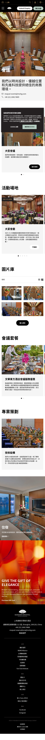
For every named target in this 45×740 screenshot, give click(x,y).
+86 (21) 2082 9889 (12, 97)
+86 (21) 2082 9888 (22, 627)
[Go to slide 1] (21, 175)
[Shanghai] (9, 8)
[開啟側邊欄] (3, 8)
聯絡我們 (22, 633)
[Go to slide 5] (27, 256)
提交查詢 (34, 167)
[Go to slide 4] (25, 256)
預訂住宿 (38, 8)
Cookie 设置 (14, 126)
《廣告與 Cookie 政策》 (26, 121)
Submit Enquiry (24, 8)
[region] (22, 120)
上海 (7, 2)
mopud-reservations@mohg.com (22, 630)
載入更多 (22, 323)
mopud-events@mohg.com (15, 94)
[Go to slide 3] (22, 256)
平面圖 (34, 247)
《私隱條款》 (36, 121)
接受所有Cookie (30, 127)
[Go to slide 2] (23, 175)
